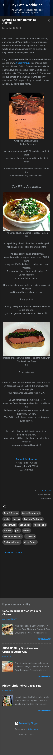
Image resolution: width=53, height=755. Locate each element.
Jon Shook (25, 525)
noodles (7, 530)
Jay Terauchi (46, 491)
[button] (49, 20)
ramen (26, 530)
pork (17, 530)
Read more (44, 639)
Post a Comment (13, 552)
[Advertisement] (26, 575)
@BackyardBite (22, 63)
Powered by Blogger (28, 723)
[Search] (49, 5)
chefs (6, 519)
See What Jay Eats (13, 536)
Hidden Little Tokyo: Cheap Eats (21, 685)
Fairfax (16, 519)
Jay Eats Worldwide (26, 5)
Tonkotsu (30, 536)
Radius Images (33, 729)
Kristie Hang (40, 525)
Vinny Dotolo (30, 542)
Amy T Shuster (11, 513)
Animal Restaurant (26, 459)
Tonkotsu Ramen (12, 542)
